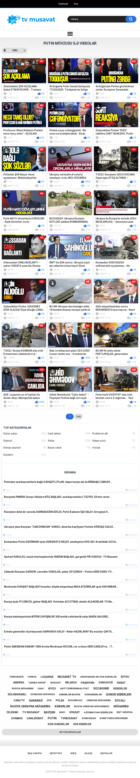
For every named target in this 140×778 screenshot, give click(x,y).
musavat (55, 682)
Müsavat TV (63, 771)
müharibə (121, 706)
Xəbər (69, 440)
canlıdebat (35, 718)
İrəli (78, 416)
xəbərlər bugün (69, 694)
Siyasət (24, 440)
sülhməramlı (17, 694)
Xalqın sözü (113, 440)
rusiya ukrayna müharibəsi (91, 706)
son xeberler (82, 724)
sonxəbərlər (93, 694)
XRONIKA (70, 472)
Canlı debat (69, 433)
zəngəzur (105, 682)
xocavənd (101, 688)
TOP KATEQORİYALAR (17, 427)
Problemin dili (113, 433)
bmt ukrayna (125, 712)
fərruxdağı (17, 677)
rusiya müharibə (22, 688)
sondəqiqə (89, 718)
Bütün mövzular (70, 732)
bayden (49, 712)
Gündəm (24, 454)
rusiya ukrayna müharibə (30, 706)
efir (49, 700)
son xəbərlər (58, 724)
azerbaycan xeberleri (98, 712)
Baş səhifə (35, 753)
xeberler (120, 688)
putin (52, 718)
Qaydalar (106, 753)
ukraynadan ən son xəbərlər (98, 677)
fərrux (32, 677)
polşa (60, 700)
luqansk (47, 677)
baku (62, 712)
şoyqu (125, 676)
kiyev (52, 688)
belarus (71, 682)
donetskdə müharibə (114, 718)
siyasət (74, 712)
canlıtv (19, 700)
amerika (18, 682)
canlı (40, 688)
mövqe (113, 447)
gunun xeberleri (118, 694)
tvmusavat (69, 718)
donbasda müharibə (42, 694)
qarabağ (36, 700)
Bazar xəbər (69, 447)
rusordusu (75, 700)
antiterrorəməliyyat (74, 688)
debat (121, 682)
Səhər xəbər (24, 433)
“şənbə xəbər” (37, 682)
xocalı (120, 700)
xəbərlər (62, 706)
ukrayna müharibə (99, 700)
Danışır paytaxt (24, 447)
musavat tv (67, 677)
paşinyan (87, 682)
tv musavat (31, 712)
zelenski (12, 712)
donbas (17, 718)
